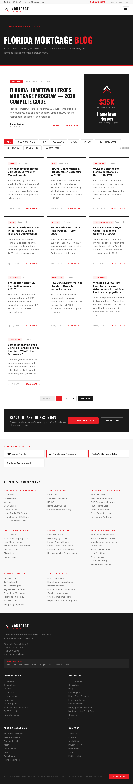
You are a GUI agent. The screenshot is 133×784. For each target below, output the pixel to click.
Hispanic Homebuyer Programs (62, 600)
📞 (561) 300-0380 (12, 2)
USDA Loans (10, 506)
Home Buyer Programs (79, 696)
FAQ (70, 718)
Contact (72, 737)
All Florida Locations (13, 733)
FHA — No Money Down (15, 520)
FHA (44, 142)
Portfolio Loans (11, 549)
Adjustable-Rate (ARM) (15, 589)
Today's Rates (75, 681)
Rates (87, 142)
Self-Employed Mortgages (103, 502)
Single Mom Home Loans (59, 597)
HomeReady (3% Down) (15, 513)
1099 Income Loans (100, 506)
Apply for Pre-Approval (19, 463)
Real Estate (73, 748)
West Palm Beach (12, 737)
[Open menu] (126, 9)
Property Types (11, 715)
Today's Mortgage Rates (104, 454)
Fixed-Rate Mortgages (15, 593)
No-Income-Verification (102, 517)
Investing (32, 148)
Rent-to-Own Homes (101, 564)
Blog (70, 689)
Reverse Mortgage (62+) (59, 509)
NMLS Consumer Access (18, 665)
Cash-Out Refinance (57, 498)
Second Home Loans (101, 549)
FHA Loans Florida (16, 454)
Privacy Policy (75, 745)
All (9, 142)
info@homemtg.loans (14, 654)
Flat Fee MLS (74, 756)
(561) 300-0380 (11, 651)
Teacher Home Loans (57, 593)
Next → (85, 398)
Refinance (13, 148)
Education (52, 148)
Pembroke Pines (12, 760)
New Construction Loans (102, 534)
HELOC (50, 502)
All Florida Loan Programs (62, 454)
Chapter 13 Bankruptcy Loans (61, 549)
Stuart (6, 752)
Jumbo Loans (10, 509)
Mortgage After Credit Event (81, 711)
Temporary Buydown (14, 604)
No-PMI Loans (11, 600)
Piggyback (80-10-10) (14, 597)
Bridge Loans (10, 557)
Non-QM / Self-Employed (16, 707)
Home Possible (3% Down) (17, 517)
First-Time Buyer (107, 142)
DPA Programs (26, 142)
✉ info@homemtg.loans (35, 2)
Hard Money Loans (13, 542)
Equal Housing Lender (40, 665)
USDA (74, 142)
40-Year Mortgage (12, 586)
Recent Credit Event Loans (60, 546)
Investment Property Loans (17, 538)
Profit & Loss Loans (100, 509)
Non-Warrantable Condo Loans (62, 553)
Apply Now (73, 741)
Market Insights (75, 703)
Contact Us (112, 420)
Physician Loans (55, 534)
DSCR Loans (10, 534)
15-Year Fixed (10, 582)
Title (70, 752)
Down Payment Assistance (60, 582)
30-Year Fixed (10, 578)
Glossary (72, 715)
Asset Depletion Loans (102, 513)
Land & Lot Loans (99, 553)
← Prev (47, 398)
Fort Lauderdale (11, 741)
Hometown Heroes (56, 586)
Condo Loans (97, 546)
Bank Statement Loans (101, 498)
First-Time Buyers (55, 578)
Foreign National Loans (58, 542)
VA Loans (58, 142)
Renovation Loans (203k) (103, 538)
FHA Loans (9, 494)
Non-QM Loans (98, 494)
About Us (72, 733)
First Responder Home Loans (61, 589)
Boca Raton (9, 756)
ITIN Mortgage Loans (57, 538)
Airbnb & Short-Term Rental (17, 546)
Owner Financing (99, 560)
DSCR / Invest (10, 711)
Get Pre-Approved (83, 420)
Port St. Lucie (10, 748)
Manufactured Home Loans (104, 542)
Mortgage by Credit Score (80, 707)
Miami (7, 745)
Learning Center (76, 692)
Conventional (10, 498)
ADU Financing (98, 557)
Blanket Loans (10, 553)
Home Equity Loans (56, 506)
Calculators (73, 685)
